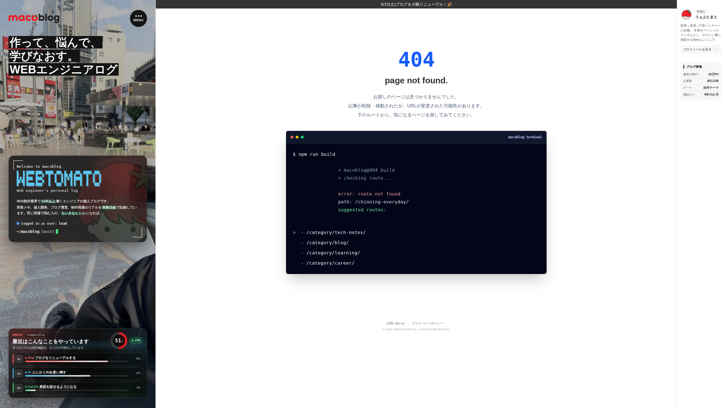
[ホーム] (33, 18)
